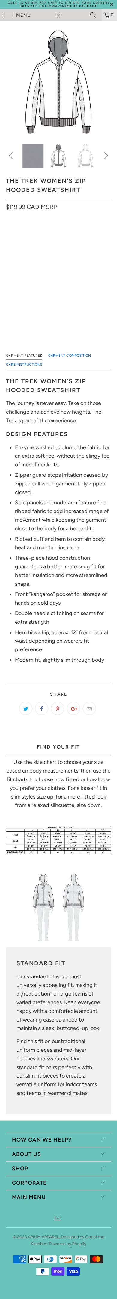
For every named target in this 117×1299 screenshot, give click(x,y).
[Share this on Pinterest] (57, 708)
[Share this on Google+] (73, 708)
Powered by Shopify (67, 1243)
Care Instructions (24, 364)
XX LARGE (43, 249)
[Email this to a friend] (89, 708)
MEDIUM (64, 234)
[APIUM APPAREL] (58, 15)
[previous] (12, 156)
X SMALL (17, 234)
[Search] (95, 15)
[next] (105, 156)
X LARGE (17, 249)
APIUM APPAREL (43, 1236)
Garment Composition (69, 355)
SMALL (40, 234)
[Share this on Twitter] (25, 708)
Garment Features (24, 355)
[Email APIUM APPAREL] (58, 1218)
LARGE (87, 234)
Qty (10, 294)
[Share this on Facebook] (41, 708)
